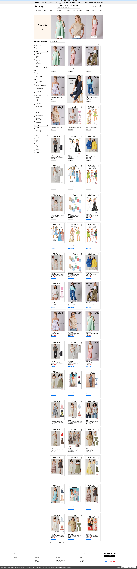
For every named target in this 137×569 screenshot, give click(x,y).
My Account (16, 556)
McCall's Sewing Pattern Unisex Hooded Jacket (91, 157)
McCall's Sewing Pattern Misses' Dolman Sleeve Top (56, 128)
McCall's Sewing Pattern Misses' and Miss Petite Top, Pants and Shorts (92, 128)
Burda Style (82, 562)
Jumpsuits (38, 60)
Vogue (81, 558)
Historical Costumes (39, 84)
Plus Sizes (38, 64)
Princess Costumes (39, 91)
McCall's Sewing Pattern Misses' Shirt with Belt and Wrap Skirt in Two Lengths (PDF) (74, 536)
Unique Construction (39, 121)
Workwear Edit (38, 122)
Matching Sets (38, 113)
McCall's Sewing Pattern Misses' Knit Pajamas (74, 128)
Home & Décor (38, 103)
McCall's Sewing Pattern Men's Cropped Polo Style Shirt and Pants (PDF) (57, 363)
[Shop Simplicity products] (37, 2)
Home (35, 14)
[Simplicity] (40, 6)
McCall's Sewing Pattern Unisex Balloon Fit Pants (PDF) (91, 304)
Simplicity (81, 554)
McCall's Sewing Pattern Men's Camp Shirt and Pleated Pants (57, 187)
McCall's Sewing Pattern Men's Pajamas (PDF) (91, 393)
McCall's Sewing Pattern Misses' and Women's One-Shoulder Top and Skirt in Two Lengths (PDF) (92, 507)
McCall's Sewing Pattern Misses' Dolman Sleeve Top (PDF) (73, 334)
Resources (94, 10)
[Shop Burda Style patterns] (79, 2)
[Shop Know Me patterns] (65, 2)
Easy (37, 150)
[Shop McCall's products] (44, 2)
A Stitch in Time (58, 556)
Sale (101, 10)
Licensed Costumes (39, 88)
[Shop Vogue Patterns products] (58, 2)
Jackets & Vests (39, 59)
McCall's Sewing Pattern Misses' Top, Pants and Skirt (74, 157)
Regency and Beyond (40, 115)
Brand (45, 10)
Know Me (81, 561)
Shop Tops (77, 36)
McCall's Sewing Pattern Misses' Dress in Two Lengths (75, 187)
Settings (118, 567)
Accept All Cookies (131, 567)
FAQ (35, 556)
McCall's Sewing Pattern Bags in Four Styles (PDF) (74, 507)
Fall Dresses (38, 112)
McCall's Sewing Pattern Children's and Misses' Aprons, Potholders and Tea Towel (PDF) (92, 536)
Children (37, 73)
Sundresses (38, 118)
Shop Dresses (60, 36)
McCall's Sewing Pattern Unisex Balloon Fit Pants (91, 68)
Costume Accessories (40, 82)
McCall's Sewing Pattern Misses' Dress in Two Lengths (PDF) (57, 245)
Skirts (37, 66)
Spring (37, 140)
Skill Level (68, 10)
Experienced (38, 128)
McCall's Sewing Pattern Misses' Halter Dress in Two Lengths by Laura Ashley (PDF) (57, 536)
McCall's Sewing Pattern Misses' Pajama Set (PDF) (56, 334)
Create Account (16, 554)
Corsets (37, 56)
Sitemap (36, 562)
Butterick (81, 557)
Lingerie (37, 62)
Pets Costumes (38, 89)
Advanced (38, 147)
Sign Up (109, 555)
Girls (37, 75)
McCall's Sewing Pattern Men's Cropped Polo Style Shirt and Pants (57, 157)
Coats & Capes (38, 53)
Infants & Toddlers (39, 76)
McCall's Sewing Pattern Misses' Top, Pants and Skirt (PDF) (92, 216)
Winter (37, 143)
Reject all (124, 567)
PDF (37, 48)
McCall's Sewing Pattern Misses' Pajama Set (56, 98)
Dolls (37, 100)
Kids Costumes (38, 87)
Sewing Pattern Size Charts (60, 560)
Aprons (37, 97)
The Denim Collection (40, 119)
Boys (37, 72)
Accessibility (37, 561)
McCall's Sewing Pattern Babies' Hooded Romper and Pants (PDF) (74, 275)
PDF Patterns (59, 10)
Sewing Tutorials (59, 558)
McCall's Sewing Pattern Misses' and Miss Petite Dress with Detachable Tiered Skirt (74, 450)
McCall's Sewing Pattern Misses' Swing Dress (57, 68)
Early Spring (38, 137)
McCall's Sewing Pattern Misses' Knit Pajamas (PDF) (57, 304)
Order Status (16, 557)
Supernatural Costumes (40, 92)
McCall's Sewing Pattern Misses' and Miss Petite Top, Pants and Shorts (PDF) (74, 245)
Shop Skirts (94, 36)
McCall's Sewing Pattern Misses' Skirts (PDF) (74, 393)
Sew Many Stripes (39, 116)
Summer (37, 141)
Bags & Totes (38, 99)
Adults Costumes (39, 81)
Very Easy (37, 152)
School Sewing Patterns (60, 562)
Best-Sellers (38, 111)
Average (37, 149)
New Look (82, 560)
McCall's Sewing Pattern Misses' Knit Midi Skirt (74, 68)
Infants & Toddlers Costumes (41, 85)
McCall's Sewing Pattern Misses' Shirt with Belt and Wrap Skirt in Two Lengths (92, 450)
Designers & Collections (77, 10)
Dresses (37, 57)
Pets (37, 104)
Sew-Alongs (58, 557)
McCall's (38, 14)
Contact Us (37, 554)
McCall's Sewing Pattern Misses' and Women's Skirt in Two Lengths (74, 478)
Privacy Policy (68, 567)
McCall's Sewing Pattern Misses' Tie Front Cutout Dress (57, 450)
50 (98, 44)
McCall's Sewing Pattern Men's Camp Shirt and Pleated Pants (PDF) (74, 363)
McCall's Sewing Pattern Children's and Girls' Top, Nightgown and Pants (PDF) (57, 275)
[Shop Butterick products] (51, 2)
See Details (101, 2)
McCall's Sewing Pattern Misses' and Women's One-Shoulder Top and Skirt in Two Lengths (57, 478)
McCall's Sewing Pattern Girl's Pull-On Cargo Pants (92, 98)
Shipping (36, 558)
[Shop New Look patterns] (72, 2)
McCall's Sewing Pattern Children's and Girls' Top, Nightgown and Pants (57, 216)
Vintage (87, 10)
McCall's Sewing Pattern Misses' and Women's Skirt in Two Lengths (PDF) (57, 393)
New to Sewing (38, 131)
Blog (57, 554)
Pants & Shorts (38, 63)
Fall (36, 138)
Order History (16, 558)
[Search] (58, 7)
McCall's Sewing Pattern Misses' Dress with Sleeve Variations (92, 187)
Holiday (37, 101)
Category (52, 10)
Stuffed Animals (39, 106)
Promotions (37, 557)
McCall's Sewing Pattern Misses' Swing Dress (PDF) (92, 334)
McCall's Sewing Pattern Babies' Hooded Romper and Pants (73, 216)
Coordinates (38, 54)
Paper (37, 47)
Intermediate (38, 130)
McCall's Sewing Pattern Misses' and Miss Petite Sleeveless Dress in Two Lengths (57, 507)
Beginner (37, 127)
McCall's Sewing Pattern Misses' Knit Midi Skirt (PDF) (92, 363)
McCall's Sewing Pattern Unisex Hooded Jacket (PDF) (91, 275)
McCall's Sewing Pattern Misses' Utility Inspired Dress (92, 478)
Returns (36, 560)
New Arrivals (38, 10)
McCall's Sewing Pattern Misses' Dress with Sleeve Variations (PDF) (92, 245)
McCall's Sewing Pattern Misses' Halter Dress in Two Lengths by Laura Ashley (75, 422)
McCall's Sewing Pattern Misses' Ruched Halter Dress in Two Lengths (57, 422)
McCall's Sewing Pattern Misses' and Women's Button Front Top (92, 422)
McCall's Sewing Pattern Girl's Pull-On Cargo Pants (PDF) (74, 304)
